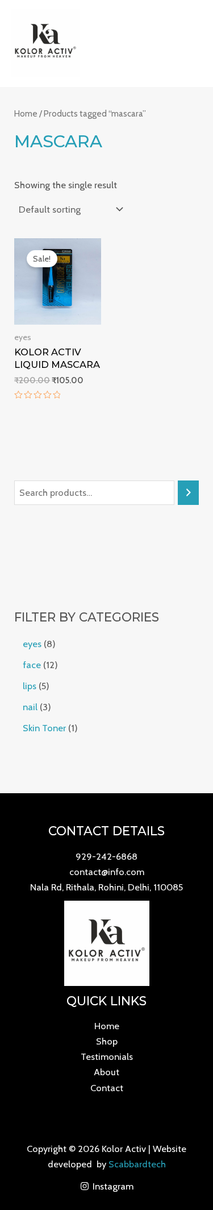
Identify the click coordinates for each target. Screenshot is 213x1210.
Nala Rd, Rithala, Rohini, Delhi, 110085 (106, 887)
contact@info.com (106, 871)
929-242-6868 (106, 856)
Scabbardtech (137, 1164)
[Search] (188, 492)
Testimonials (107, 1056)
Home (25, 113)
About (106, 1072)
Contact (106, 1087)
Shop (107, 1041)
